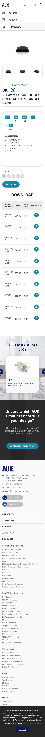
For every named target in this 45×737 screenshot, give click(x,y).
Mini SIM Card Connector (11, 656)
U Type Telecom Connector (13, 587)
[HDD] (22, 366)
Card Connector (9, 649)
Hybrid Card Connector (11, 667)
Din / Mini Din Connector (11, 631)
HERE (32, 723)
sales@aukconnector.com (16, 491)
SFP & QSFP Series (9, 600)
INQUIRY (12, 184)
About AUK (8, 533)
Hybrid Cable (7, 691)
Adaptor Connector (9, 626)
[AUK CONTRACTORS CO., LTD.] (4, 26)
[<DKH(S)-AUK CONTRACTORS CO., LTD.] (4, 176)
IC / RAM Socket (8, 578)
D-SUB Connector (9, 623)
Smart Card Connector (10, 653)
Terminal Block (8, 702)
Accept (22, 730)
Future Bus (6, 573)
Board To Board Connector (12, 550)
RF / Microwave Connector (12, 611)
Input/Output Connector (13, 593)
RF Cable (5, 683)
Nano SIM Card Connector (12, 661)
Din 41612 (5, 570)
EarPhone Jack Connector (12, 617)
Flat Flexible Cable (9, 686)
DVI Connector (8, 634)
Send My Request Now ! (24, 446)
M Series (5, 620)
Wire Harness (7, 680)
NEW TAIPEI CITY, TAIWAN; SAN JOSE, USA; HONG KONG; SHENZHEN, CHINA (19, 478)
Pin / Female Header (10, 555)
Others (5, 698)
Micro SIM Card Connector (12, 658)
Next (37, 49)
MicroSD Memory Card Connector (15, 664)
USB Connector (8, 603)
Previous (7, 49)
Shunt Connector (8, 581)
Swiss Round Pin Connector (12, 584)
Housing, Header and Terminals (14, 558)
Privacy (38, 723)
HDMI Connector (8, 608)
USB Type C (7, 597)
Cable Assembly (8, 677)
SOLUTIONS (8, 520)
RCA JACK (6, 640)
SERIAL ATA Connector (11, 637)
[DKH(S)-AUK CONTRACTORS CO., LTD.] (9, 176)
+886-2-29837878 (13, 484)
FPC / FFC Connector (10, 553)
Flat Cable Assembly (10, 689)
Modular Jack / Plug (10, 606)
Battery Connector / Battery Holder (15, 567)
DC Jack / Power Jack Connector (15, 614)
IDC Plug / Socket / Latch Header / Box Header (20, 564)
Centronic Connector (10, 628)
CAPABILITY (8, 514)
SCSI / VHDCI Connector (11, 643)
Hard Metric (6, 575)
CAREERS (6, 526)
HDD (10, 380)
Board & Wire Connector (13, 546)
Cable (4, 673)
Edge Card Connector (10, 561)
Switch (4, 704)
